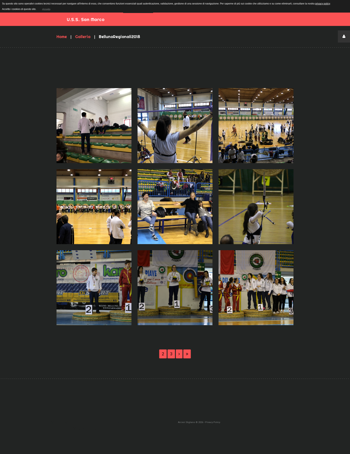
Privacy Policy (212, 422)
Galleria (83, 36)
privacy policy (322, 3)
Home (62, 36)
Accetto (46, 9)
